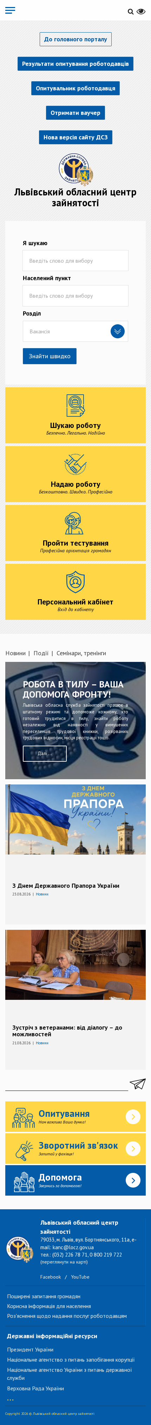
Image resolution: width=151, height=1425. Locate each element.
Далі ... (45, 753)
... (10, 1396)
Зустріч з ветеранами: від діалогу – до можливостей (67, 1030)
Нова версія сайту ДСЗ (76, 137)
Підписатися (137, 1084)
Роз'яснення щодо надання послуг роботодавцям (67, 1315)
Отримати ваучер (75, 113)
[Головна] (75, 169)
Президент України (30, 1349)
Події (41, 653)
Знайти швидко (50, 356)
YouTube (80, 1277)
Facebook (50, 1277)
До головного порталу (75, 39)
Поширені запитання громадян (43, 1296)
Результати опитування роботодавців (75, 64)
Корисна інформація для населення (49, 1305)
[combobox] (75, 331)
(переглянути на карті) (64, 1262)
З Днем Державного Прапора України (65, 885)
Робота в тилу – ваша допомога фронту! (73, 689)
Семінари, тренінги (81, 653)
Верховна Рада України (35, 1388)
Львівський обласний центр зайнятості (75, 197)
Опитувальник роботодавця (75, 88)
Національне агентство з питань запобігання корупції (71, 1359)
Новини (15, 653)
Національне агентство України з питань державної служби (69, 1373)
